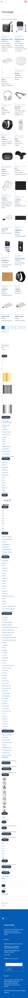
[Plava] (2, 70)
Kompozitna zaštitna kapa (9, 637)
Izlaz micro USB (7, 688)
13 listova (5, 721)
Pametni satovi (6, 451)
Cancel (3, 905)
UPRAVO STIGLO (7, 552)
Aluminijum (6, 560)
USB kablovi (6, 449)
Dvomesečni (6, 706)
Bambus (5, 563)
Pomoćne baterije (7, 422)
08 (3, 518)
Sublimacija (6, 820)
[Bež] (2, 284)
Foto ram (7, 954)
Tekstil (4, 603)
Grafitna (5, 642)
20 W (4, 485)
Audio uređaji (6, 425)
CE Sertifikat (6, 876)
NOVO (4, 542)
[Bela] (2, 76)
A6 (3, 851)
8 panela (5, 620)
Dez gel (5, 729)
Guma (4, 573)
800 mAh (5, 488)
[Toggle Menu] (25, 1)
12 (3, 331)
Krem (4, 870)
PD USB (5, 673)
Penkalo (5, 650)
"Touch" (5, 655)
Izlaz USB (5, 691)
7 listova (5, 716)
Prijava (9, 969)
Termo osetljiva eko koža (9, 606)
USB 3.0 (5, 678)
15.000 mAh (6, 493)
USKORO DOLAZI (7, 549)
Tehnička (5, 652)
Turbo (4, 663)
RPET (4, 598)
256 (3, 531)
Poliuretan (5, 593)
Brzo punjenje (6, 740)
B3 (3, 853)
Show (5, 903)
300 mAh (5, 465)
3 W (4, 477)
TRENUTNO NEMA (7, 539)
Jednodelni (5, 698)
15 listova (5, 726)
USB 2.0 (5, 675)
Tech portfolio (6, 454)
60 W (4, 490)
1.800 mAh (5, 467)
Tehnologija (6, 421)
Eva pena (5, 568)
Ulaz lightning (6, 693)
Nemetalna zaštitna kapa (9, 640)
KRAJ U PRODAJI (7, 537)
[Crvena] (2, 72)
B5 (3, 856)
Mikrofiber (5, 578)
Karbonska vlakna (7, 635)
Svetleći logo (6, 752)
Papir (4, 583)
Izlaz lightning (6, 696)
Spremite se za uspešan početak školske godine (11, 947)
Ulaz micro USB (7, 685)
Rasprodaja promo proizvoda (13, 944)
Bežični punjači (6, 446)
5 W (4, 480)
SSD (4, 444)
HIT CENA (5, 554)
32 (3, 510)
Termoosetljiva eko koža (9, 608)
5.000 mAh (5, 472)
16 (3, 515)
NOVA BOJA (6, 547)
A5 (3, 848)
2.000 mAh (5, 470)
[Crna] (2, 34)
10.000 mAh (6, 475)
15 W (4, 482)
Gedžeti (5, 437)
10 (20, 327)
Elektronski (5, 658)
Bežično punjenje (7, 735)
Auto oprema (6, 434)
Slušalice (5, 429)
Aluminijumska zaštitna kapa (10, 627)
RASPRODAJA (6, 544)
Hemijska (5, 645)
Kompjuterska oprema (8, 456)
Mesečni (5, 703)
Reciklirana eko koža (8, 611)
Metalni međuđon (7, 625)
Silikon (4, 601)
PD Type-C (5, 670)
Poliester (5, 591)
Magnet (5, 745)
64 (3, 513)
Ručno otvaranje (7, 668)
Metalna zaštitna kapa (8, 632)
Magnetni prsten (7, 747)
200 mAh (5, 462)
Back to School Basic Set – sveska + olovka (12, 951)
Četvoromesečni (7, 711)
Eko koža (5, 570)
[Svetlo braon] (2, 74)
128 (3, 523)
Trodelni (5, 701)
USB (4, 439)
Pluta (4, 588)
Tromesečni (6, 708)
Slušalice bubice (7, 432)
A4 (3, 846)
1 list (4, 713)
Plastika (5, 586)
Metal (4, 576)
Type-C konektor (7, 755)
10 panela (5, 617)
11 (24, 327)
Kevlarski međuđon (7, 622)
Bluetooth (5, 737)
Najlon (4, 581)
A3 (3, 843)
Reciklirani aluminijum (8, 596)
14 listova (5, 724)
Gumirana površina (7, 742)
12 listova (5, 718)
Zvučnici (5, 427)
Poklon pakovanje (7, 750)
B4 (3, 858)
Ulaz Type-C (6, 680)
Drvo (4, 565)
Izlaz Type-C (6, 683)
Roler (4, 647)
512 (3, 528)
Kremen (5, 660)
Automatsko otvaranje (8, 665)
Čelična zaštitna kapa (8, 630)
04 (3, 521)
